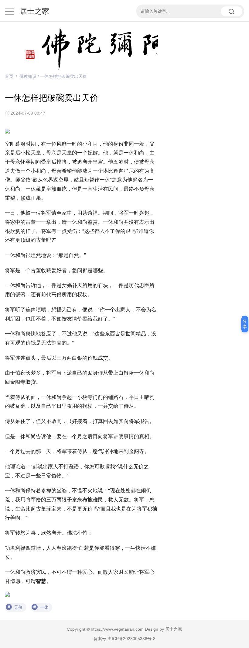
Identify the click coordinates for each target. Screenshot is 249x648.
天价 (18, 607)
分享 (245, 324)
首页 (9, 76)
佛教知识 (27, 76)
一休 (44, 607)
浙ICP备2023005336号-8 (131, 638)
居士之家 (34, 11)
